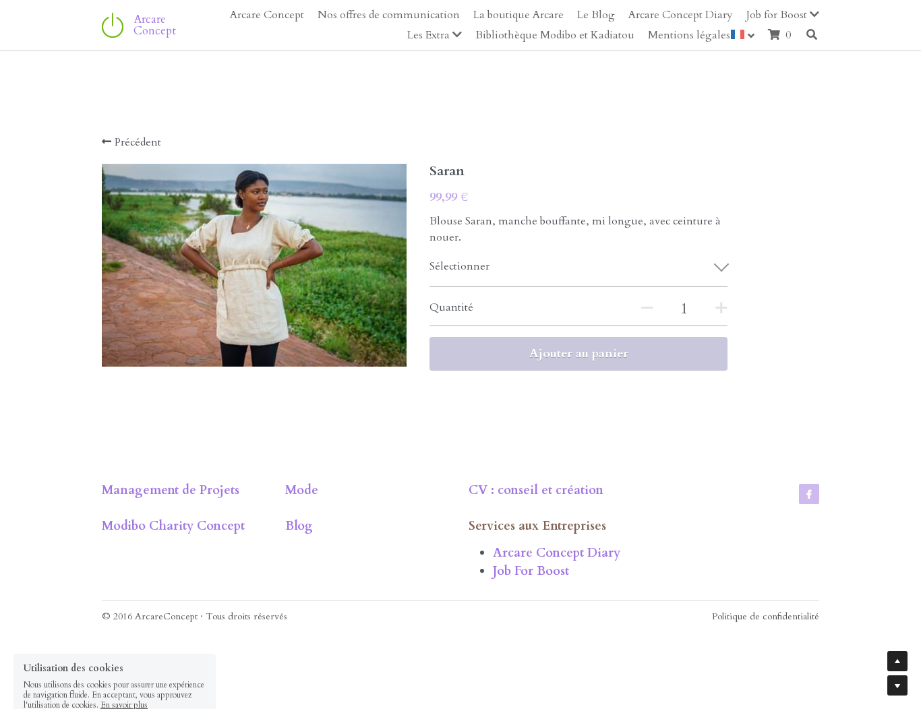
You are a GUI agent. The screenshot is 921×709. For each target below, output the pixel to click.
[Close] (626, 276)
